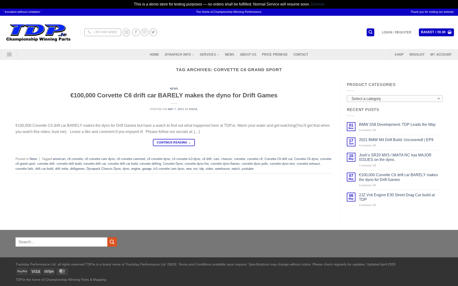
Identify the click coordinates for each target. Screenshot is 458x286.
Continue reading (174, 142)
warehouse (222, 168)
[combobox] (395, 98)
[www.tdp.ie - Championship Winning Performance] (38, 32)
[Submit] (112, 242)
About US (248, 54)
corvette (239, 159)
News (229, 54)
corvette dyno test (282, 163)
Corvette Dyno (173, 163)
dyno (126, 168)
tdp (201, 168)
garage (146, 168)
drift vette (61, 168)
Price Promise (275, 54)
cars (216, 159)
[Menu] (9, 54)
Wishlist (417, 54)
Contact (300, 54)
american (59, 159)
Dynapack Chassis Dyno (104, 168)
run (195, 168)
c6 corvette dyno (158, 159)
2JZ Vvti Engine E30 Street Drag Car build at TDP (397, 197)
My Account (441, 54)
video (209, 168)
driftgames (77, 168)
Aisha (193, 109)
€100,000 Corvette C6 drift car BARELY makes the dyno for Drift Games (173, 95)
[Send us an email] (126, 32)
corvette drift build (69, 163)
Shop (399, 54)
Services (208, 54)
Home (154, 54)
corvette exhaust (308, 163)
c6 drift (207, 159)
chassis (226, 159)
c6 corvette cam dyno (100, 159)
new (188, 168)
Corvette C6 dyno (306, 159)
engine (135, 168)
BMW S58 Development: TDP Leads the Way (397, 124)
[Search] (370, 32)
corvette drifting (150, 163)
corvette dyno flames (225, 163)
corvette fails (24, 168)
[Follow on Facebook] (136, 32)
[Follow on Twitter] (153, 32)
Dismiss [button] (317, 4)
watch (236, 168)
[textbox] (393, 98)
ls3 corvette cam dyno (168, 168)
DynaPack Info (178, 54)
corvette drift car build (123, 163)
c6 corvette (75, 159)
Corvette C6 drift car (278, 159)
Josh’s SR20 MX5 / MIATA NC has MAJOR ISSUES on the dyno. (395, 157)
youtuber (248, 168)
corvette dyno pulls (255, 163)
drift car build (44, 168)
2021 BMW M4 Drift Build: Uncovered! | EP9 (396, 140)
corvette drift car (94, 163)
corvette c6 (255, 159)
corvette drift (46, 163)
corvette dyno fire (197, 163)
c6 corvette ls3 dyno (186, 159)
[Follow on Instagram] (145, 32)
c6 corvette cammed (131, 159)
